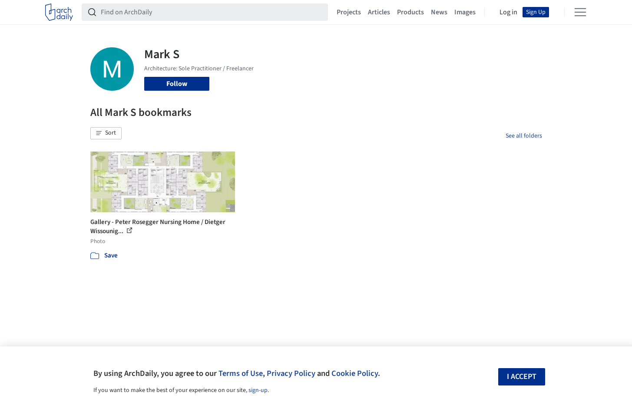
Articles (379, 12)
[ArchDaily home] (59, 12)
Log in (508, 12)
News (439, 12)
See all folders (524, 136)
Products (410, 12)
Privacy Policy (291, 373)
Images (465, 12)
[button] (106, 133)
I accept (521, 376)
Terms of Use (240, 373)
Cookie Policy (354, 373)
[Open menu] (580, 12)
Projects (349, 12)
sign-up (258, 390)
